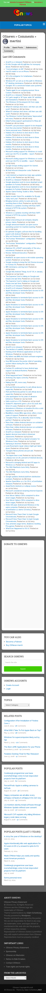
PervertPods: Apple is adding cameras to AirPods (21, 786)
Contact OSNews (13, 963)
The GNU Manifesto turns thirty (17, 467)
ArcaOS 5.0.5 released (14, 347)
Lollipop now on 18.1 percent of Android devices (24, 458)
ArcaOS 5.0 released (13, 432)
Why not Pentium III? (13, 236)
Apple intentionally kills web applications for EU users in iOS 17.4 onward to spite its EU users (22, 846)
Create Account (12, 685)
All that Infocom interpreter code (18, 170)
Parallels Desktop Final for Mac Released (21, 754)
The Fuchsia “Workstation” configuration (21, 239)
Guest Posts (17, 47)
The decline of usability (14, 349)
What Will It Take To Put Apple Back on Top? (22, 730)
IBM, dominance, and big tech (17, 267)
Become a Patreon (14, 642)
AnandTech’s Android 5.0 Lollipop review (21, 486)
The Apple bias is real (14, 455)
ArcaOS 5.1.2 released (14, 62)
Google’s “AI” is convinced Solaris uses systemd (23, 85)
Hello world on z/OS (13, 401)
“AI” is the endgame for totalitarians (19, 76)
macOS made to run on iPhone (17, 71)
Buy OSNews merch (14, 645)
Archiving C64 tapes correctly (17, 378)
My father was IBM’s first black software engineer (24, 356)
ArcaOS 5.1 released (13, 180)
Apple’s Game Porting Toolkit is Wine (19, 191)
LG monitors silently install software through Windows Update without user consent (22, 806)
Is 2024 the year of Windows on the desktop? (23, 836)
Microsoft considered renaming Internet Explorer (24, 491)
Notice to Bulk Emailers (15, 959)
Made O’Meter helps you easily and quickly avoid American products (22, 857)
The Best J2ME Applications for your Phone (22, 747)
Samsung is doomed (13, 444)
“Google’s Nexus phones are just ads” (19, 451)
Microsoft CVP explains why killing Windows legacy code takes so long (22, 815)
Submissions (31, 47)
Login (8, 689)
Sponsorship (11, 951)
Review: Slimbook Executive (16, 253)
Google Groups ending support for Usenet (22, 166)
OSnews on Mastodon (15, 955)
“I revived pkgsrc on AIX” (15, 69)
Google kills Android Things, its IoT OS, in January (24, 272)
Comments (8, 51)
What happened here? (14, 375)
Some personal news (14, 130)
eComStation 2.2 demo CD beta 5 (18, 510)
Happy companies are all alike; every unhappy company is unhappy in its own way (22, 796)
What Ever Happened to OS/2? (17, 528)
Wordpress (26, 915)
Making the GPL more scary (16, 382)
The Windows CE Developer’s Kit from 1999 (22, 102)
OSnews (16, 987)
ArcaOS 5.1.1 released (14, 95)
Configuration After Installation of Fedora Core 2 (21, 722)
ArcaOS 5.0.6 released (14, 286)
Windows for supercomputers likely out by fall (22, 738)
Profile (7, 47)
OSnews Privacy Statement (15, 902)
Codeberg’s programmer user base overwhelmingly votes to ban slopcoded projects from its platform (21, 776)
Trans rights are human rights (18, 967)
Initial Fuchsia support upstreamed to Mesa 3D (23, 121)
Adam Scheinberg (34, 913)
